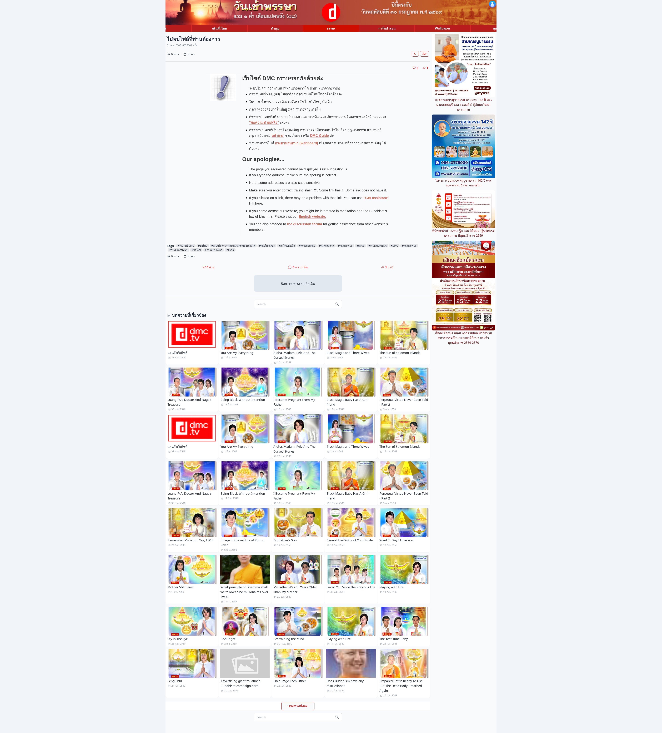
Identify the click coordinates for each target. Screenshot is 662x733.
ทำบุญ (275, 28)
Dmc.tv (175, 54)
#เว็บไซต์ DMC (186, 245)
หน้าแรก (278, 135)
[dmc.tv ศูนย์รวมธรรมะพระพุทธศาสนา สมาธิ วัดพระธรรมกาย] (331, 12)
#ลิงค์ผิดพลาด (326, 245)
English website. (312, 216)
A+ (424, 53)
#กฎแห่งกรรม (345, 245)
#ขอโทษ (202, 245)
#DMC (394, 245)
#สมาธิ (360, 245)
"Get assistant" (376, 198)
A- (415, 53)
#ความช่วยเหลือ (213, 249)
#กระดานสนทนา (377, 245)
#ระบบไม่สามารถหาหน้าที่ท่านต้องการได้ (233, 245)
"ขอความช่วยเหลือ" (264, 122)
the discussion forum (304, 224)
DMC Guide (319, 135)
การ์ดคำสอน (386, 28)
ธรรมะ (331, 28)
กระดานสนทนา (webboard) (296, 143)
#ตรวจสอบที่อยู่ (307, 245)
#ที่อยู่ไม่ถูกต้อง (267, 245)
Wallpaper (442, 28)
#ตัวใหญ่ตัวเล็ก (287, 245)
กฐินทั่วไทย (219, 28)
